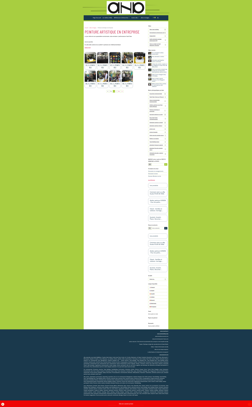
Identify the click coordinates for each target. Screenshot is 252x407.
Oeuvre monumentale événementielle (158, 100)
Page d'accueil (97, 17)
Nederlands (153, 303)
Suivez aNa (134, 17)
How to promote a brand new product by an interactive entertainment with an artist (159, 71)
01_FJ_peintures (90, 66)
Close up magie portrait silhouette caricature (158, 44)
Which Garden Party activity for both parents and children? (159, 85)
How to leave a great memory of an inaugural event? (158, 80)
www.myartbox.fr (164, 331)
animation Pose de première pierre (158, 149)
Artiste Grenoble (158, 132)
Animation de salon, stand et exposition (158, 153)
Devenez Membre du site (154, 176)
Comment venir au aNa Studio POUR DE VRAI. (157, 193)
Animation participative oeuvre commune (158, 60)
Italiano (152, 297)
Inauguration (158, 36)
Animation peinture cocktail (158, 122)
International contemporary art (158, 32)
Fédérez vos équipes (158, 138)
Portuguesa (153, 306)
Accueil (86, 27)
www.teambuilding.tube (162, 333)
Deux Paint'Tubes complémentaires (158, 118)
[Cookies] (2, 404)
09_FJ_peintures (127, 85)
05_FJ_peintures (139, 66)
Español (153, 293)
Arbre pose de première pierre (158, 135)
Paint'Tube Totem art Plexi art (158, 97)
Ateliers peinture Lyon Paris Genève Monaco (158, 105)
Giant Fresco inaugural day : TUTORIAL (159, 75)
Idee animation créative (158, 56)
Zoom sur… (158, 279)
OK (165, 164)
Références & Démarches (121, 17)
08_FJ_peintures (115, 85)
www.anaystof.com (163, 354)
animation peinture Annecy (158, 125)
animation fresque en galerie (158, 145)
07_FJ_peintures (102, 85)
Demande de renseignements (155, 171)
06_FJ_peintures (90, 85)
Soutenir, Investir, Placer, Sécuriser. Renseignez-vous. (155, 218)
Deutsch (153, 300)
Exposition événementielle (158, 93)
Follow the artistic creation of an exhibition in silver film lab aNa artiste (159, 65)
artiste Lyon (158, 129)
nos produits (154, 185)
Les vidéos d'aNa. (107, 17)
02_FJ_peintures (102, 66)
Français (153, 287)
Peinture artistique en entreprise (158, 110)
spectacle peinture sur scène (158, 114)
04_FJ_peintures (127, 66)
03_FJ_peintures (115, 66)
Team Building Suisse (158, 142)
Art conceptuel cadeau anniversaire (157, 53)
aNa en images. (145, 17)
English (152, 290)
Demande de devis (153, 173)
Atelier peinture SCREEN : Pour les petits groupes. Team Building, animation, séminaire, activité (158, 201)
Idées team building (158, 29)
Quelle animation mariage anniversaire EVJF (158, 39)
